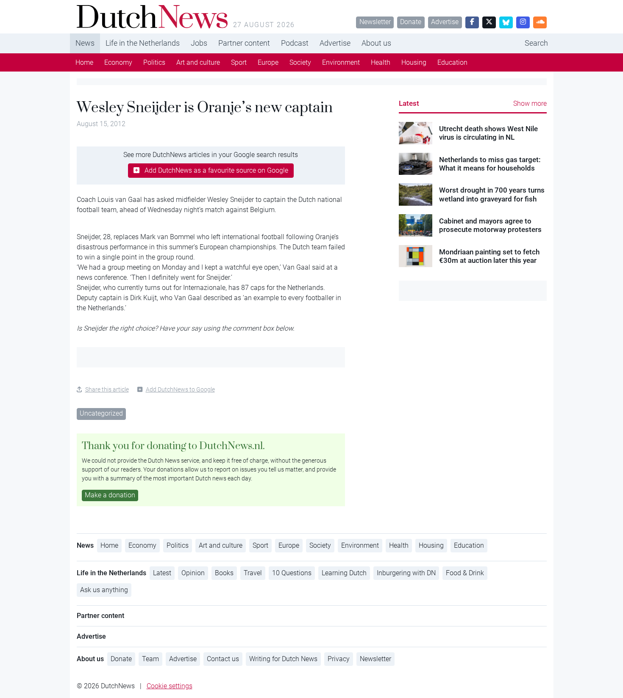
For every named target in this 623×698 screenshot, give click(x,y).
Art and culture (198, 62)
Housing (413, 62)
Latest (409, 103)
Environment (341, 62)
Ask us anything (104, 590)
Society (300, 62)
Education (452, 62)
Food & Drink (465, 573)
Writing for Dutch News (283, 659)
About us (376, 43)
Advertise (445, 22)
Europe (268, 62)
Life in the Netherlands (143, 43)
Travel (253, 573)
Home (84, 62)
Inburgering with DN (406, 573)
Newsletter (375, 22)
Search (536, 43)
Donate (410, 22)
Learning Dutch (344, 573)
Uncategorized (101, 413)
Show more (530, 103)
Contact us (223, 659)
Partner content (244, 43)
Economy (118, 62)
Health (380, 62)
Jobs (199, 43)
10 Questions (292, 573)
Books (224, 573)
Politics (154, 62)
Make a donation (110, 495)
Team (150, 659)
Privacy (339, 659)
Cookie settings (169, 686)
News (85, 43)
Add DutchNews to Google (180, 389)
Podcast (295, 43)
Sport (239, 62)
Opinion (193, 573)
